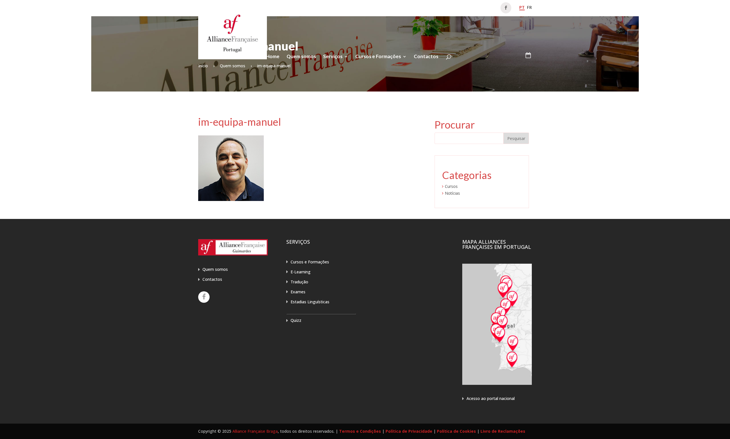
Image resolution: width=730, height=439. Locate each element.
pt (522, 7)
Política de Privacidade (409, 431)
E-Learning (301, 272)
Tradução (299, 281)
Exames (298, 291)
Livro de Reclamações (502, 431)
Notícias (452, 193)
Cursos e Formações (378, 56)
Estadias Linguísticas (310, 301)
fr (529, 7)
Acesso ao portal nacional (491, 398)
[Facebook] (204, 297)
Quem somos (301, 56)
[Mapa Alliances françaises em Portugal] (497, 383)
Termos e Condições (360, 431)
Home (272, 56)
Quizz (296, 320)
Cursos (451, 186)
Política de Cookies (456, 431)
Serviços (332, 56)
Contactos (426, 56)
